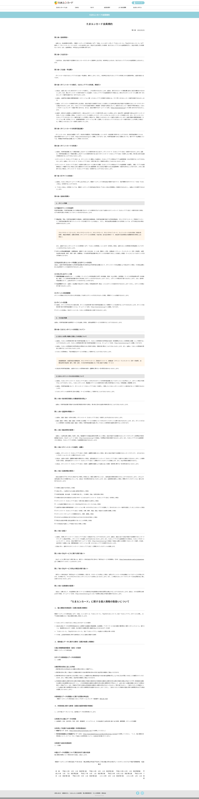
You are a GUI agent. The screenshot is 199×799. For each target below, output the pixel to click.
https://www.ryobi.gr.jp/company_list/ (80, 731)
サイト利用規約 (96, 793)
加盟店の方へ (65, 793)
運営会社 (104, 793)
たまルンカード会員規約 (76, 793)
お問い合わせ (57, 793)
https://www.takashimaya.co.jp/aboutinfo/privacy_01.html (100, 734)
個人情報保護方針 (87, 793)
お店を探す (107, 7)
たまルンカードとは (61, 7)
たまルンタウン (137, 7)
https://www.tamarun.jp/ (118, 108)
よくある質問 (122, 7)
